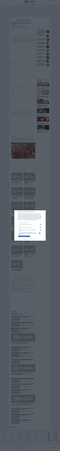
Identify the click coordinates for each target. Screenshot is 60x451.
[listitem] (30, 222)
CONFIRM (24, 236)
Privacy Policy (34, 239)
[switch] (40, 224)
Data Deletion (25, 239)
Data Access (30, 239)
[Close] (44, 212)
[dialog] (30, 225)
